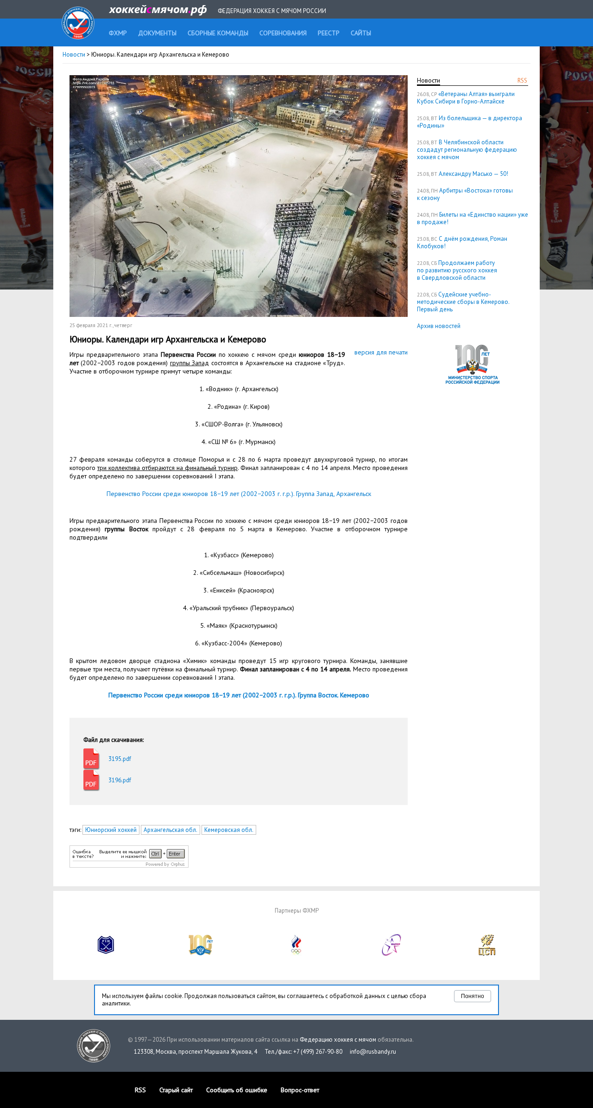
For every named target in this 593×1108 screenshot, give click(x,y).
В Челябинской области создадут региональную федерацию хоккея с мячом (467, 149)
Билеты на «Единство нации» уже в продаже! (472, 218)
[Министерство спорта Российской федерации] (201, 954)
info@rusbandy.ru (373, 1052)
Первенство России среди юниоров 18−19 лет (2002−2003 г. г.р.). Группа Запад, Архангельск (239, 494)
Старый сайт (176, 1090)
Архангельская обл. (170, 830)
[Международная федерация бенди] (106, 954)
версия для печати (381, 352)
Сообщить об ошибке (236, 1090)
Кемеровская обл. (228, 830)
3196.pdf (119, 780)
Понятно (472, 996)
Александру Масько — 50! (473, 174)
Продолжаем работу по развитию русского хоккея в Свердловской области (457, 270)
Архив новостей (439, 326)
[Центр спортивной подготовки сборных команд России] (486, 954)
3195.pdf (119, 759)
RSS (522, 80)
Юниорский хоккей (111, 830)
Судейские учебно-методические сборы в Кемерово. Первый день (463, 301)
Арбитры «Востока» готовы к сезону (465, 194)
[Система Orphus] (129, 866)
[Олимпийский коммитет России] (296, 954)
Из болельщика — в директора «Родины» (469, 121)
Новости (74, 54)
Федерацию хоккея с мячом (338, 1040)
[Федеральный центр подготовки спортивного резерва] (391, 954)
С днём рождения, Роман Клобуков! (462, 242)
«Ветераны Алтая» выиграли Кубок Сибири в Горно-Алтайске (466, 97)
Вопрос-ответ (300, 1090)
